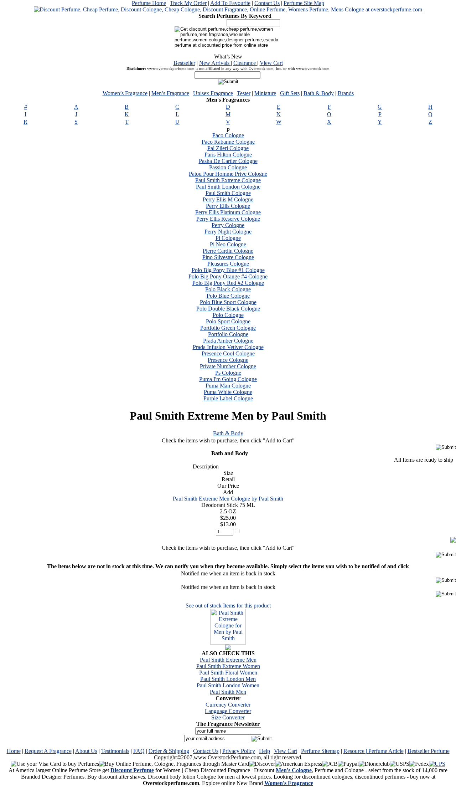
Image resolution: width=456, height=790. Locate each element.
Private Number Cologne (228, 366)
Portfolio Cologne (228, 334)
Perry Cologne (228, 225)
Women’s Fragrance (125, 93)
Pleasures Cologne (228, 264)
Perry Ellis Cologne (228, 206)
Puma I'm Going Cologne (228, 379)
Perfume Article (386, 751)
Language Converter (228, 711)
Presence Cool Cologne (228, 353)
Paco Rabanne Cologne (228, 142)
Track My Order (188, 3)
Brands (346, 93)
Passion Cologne (228, 167)
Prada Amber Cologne (228, 341)
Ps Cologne (228, 373)
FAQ (139, 751)
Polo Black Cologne (228, 289)
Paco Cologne (228, 135)
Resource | (355, 751)
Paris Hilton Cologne (228, 155)
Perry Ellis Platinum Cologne (228, 212)
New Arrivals (215, 63)
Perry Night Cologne (228, 232)
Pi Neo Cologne (228, 244)
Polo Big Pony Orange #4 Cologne (228, 276)
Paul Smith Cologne (228, 193)
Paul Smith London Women (228, 685)
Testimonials (115, 751)
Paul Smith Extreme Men (228, 660)
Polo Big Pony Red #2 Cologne (228, 283)
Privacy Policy (238, 751)
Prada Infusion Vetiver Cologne (228, 347)
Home (14, 751)
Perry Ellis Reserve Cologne (228, 219)
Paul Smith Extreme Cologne (228, 180)
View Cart (271, 63)
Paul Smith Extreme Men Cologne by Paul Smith (228, 499)
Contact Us (267, 3)
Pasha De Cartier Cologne (228, 161)
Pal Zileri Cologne (228, 148)
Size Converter (228, 717)
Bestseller (184, 63)
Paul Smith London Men (228, 679)
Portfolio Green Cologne (228, 328)
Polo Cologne (228, 315)
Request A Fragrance (48, 751)
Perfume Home (149, 3)
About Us (86, 751)
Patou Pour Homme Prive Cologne (228, 174)
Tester (243, 93)
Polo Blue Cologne (228, 296)
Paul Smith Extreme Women (228, 666)
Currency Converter (228, 705)
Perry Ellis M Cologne (228, 199)
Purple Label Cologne (228, 398)
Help (264, 751)
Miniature (265, 93)
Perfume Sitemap (320, 751)
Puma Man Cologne (228, 386)
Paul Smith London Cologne (228, 187)
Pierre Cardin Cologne (228, 251)
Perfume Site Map (304, 3)
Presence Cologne (228, 360)
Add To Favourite (230, 3)
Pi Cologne (228, 238)
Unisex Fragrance (213, 93)
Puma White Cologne (228, 392)
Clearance (245, 63)
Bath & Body (319, 93)
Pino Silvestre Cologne (228, 257)
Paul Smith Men (228, 692)
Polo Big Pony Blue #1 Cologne (228, 270)
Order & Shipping (169, 751)
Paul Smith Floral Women (228, 673)
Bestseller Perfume (429, 751)
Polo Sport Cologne (228, 321)
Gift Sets (290, 93)
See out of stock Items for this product (228, 605)
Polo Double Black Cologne (228, 309)
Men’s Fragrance (170, 93)
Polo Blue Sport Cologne (228, 302)
